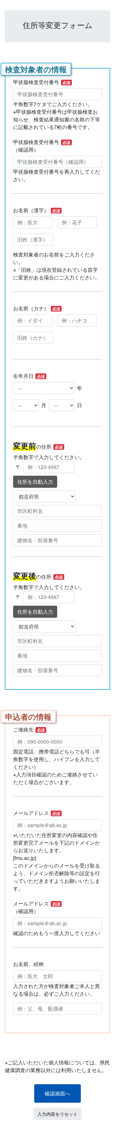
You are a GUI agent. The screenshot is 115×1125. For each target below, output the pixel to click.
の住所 (38, 445)
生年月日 (29, 375)
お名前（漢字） (36, 210)
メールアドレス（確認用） (36, 907)
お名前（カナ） (36, 308)
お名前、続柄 (28, 964)
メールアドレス (36, 813)
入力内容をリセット (57, 1113)
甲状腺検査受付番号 (41, 82)
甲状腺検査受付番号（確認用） (41, 145)
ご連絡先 (29, 729)
